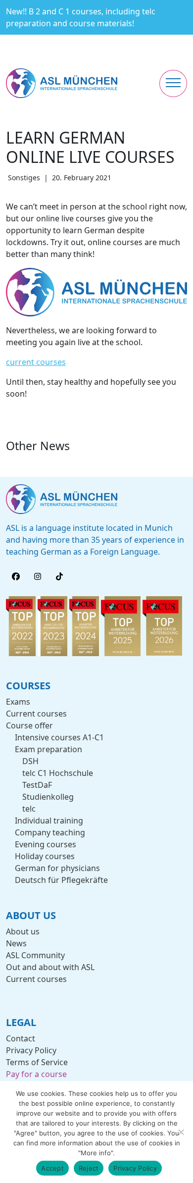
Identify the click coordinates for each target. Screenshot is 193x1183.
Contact (20, 1038)
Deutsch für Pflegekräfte (61, 879)
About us (23, 931)
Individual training (49, 820)
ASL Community (35, 955)
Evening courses (45, 844)
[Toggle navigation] (173, 83)
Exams (18, 701)
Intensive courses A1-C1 (59, 737)
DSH (30, 761)
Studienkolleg (48, 796)
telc (29, 808)
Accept (52, 1168)
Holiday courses (45, 856)
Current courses (36, 713)
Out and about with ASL (50, 967)
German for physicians (57, 868)
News (16, 943)
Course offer (29, 725)
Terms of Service (37, 1062)
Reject (89, 1168)
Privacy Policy (31, 1050)
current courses (36, 362)
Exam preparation (48, 749)
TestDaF (37, 784)
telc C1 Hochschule (57, 773)
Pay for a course (36, 1074)
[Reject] (181, 1132)
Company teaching (50, 832)
